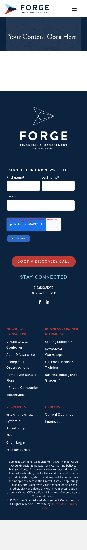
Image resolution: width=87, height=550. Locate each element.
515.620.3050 (44, 288)
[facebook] (40, 302)
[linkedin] (47, 302)
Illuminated (58, 504)
